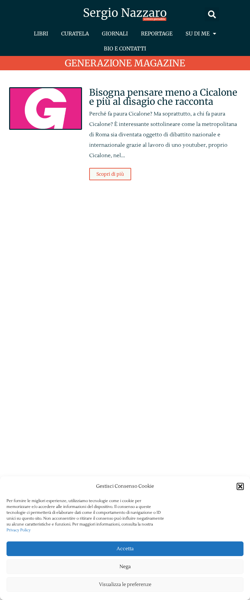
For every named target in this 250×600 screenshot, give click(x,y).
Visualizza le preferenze (125, 584)
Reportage (157, 33)
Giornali (115, 33)
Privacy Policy (19, 530)
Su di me (198, 33)
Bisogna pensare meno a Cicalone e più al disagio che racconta (163, 97)
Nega (125, 567)
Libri (41, 33)
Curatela (75, 33)
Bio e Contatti (125, 48)
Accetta (125, 549)
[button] (240, 486)
